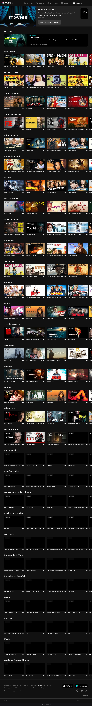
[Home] (8, 3)
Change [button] (85, 695)
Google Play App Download (81, 686)
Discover (42, 3)
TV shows (67, 3)
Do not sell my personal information (16, 691)
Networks (79, 3)
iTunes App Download (67, 686)
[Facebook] (81, 690)
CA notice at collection (22, 688)
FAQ (42, 688)
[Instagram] (77, 690)
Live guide (30, 3)
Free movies (54, 3)
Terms (48, 685)
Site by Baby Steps (82, 700)
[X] (86, 690)
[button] (49, 22)
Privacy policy (8, 688)
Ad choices (35, 688)
